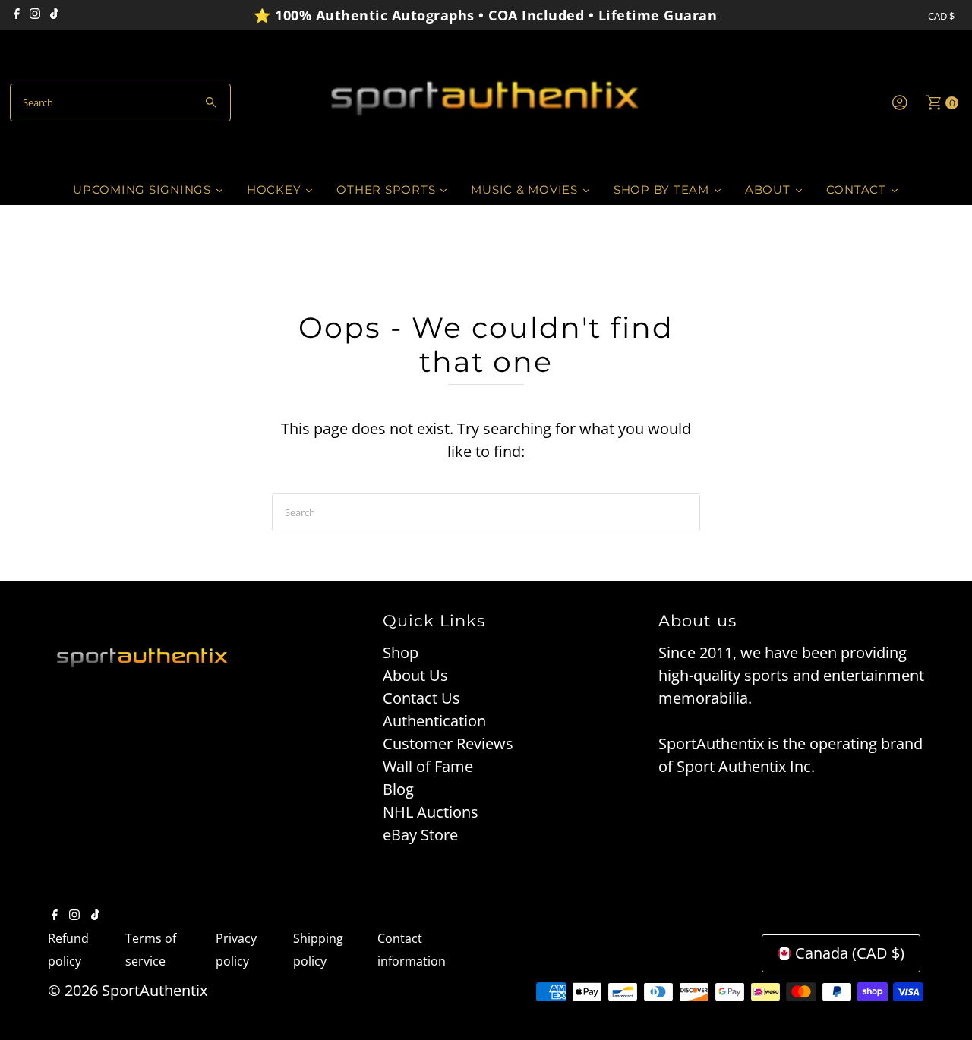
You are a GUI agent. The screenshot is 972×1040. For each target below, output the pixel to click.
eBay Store (420, 834)
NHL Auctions (430, 812)
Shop (400, 652)
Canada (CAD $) (849, 953)
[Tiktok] (54, 15)
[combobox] (120, 102)
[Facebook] (17, 15)
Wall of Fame (428, 766)
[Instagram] (35, 15)
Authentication (434, 721)
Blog (398, 789)
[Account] (900, 102)
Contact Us (421, 698)
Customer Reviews (448, 743)
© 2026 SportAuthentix (127, 990)
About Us (415, 675)
